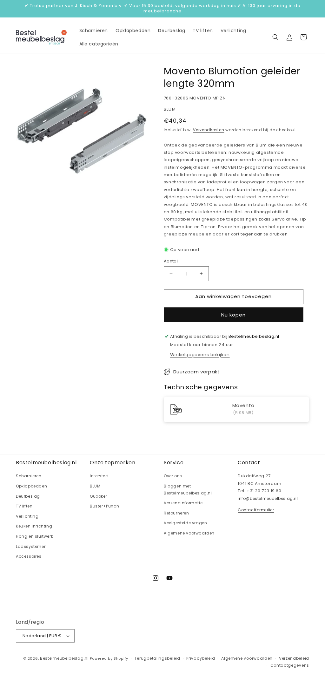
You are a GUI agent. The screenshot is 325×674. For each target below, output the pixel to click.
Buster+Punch (104, 506)
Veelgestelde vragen (185, 523)
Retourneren (176, 513)
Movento (243, 406)
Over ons (173, 476)
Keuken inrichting (34, 526)
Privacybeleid (200, 658)
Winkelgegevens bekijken (200, 354)
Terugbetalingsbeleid (157, 658)
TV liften (24, 506)
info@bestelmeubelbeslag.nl (268, 498)
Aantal (171, 261)
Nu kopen (233, 314)
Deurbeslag (28, 496)
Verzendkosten (208, 130)
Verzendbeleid (294, 658)
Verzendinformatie (183, 503)
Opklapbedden (31, 486)
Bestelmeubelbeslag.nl (64, 658)
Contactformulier (256, 510)
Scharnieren (29, 476)
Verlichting (27, 516)
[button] (275, 37)
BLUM (95, 486)
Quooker (98, 496)
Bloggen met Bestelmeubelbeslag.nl (188, 489)
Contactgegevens (289, 665)
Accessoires (29, 556)
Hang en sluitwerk (34, 536)
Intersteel (99, 476)
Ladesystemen (31, 546)
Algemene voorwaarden (189, 533)
